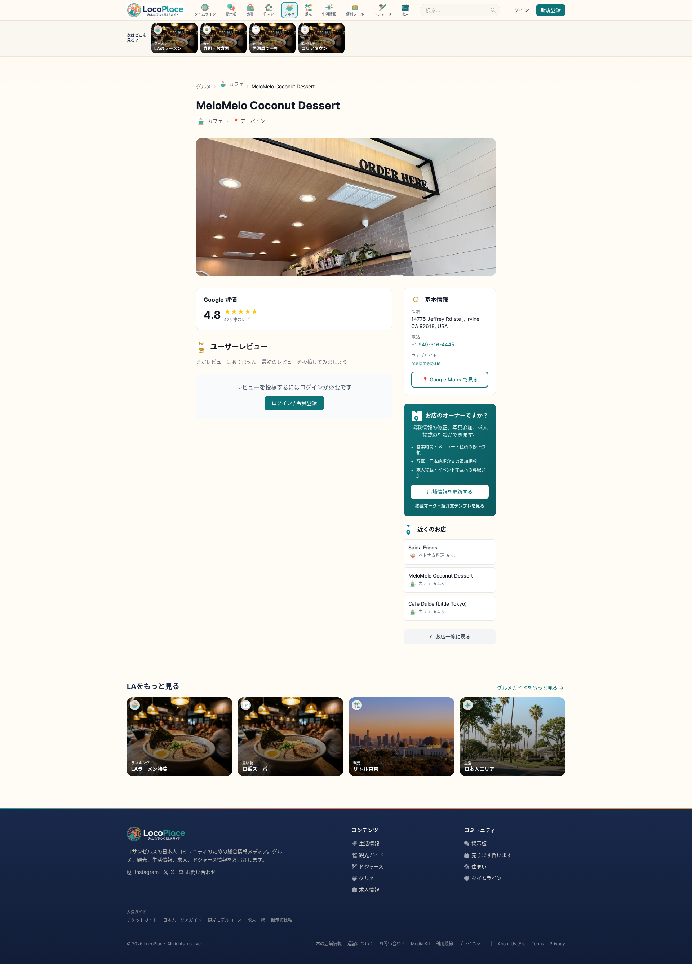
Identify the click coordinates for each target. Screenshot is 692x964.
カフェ (236, 84)
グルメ (203, 86)
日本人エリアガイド (182, 920)
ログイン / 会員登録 (294, 403)
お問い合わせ (201, 872)
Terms (538, 943)
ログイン (519, 10)
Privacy (557, 943)
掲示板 (479, 843)
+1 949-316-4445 (432, 344)
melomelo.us (425, 363)
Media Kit (420, 943)
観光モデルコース (225, 920)
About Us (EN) (512, 943)
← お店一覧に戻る (450, 636)
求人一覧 (256, 920)
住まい (479, 866)
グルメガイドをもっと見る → (530, 688)
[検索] (493, 10)
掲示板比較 (281, 920)
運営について (360, 943)
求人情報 (369, 889)
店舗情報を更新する (450, 491)
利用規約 (444, 943)
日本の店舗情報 (326, 943)
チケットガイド (142, 920)
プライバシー (472, 943)
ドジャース (371, 866)
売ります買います (491, 855)
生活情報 (369, 843)
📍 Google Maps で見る (450, 379)
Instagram (147, 872)
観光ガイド (371, 855)
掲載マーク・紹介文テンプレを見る (449, 506)
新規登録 (551, 10)
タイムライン (486, 878)
